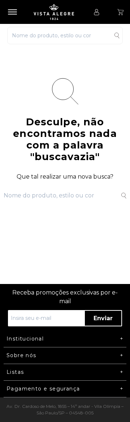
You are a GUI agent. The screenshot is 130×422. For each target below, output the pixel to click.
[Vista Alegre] (57, 12)
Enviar (103, 318)
